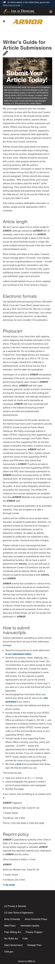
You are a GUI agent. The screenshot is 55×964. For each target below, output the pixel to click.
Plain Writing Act (12, 932)
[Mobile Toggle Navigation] (3, 21)
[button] (13, 5)
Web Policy (10, 925)
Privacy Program (34, 932)
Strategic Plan (34, 945)
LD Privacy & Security (15, 906)
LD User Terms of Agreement (18, 912)
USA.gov (8, 951)
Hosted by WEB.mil (26, 961)
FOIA (25, 938)
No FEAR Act (11, 938)
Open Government (13, 945)
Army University (12, 919)
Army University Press (36, 919)
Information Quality (29, 925)
